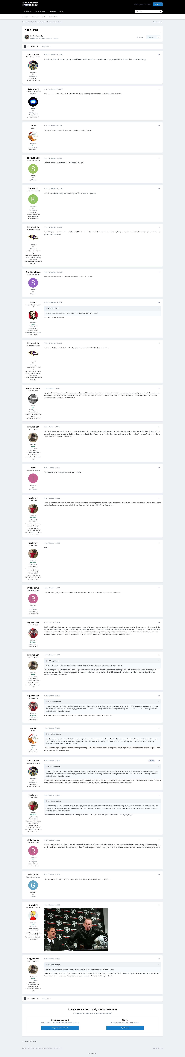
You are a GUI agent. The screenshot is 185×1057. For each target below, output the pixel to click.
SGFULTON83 (33, 158)
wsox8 (33, 302)
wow (45, 548)
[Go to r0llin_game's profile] (33, 598)
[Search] (160, 11)
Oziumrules (33, 89)
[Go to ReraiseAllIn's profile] (33, 238)
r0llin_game (33, 588)
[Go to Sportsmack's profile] (27, 37)
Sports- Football (52, 38)
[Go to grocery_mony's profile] (33, 399)
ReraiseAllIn (33, 227)
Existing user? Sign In (142, 4)
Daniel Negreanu (40, 11)
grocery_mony (33, 388)
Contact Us (92, 1054)
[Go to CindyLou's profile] (33, 915)
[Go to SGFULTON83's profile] (33, 169)
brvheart (33, 498)
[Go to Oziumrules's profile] (33, 102)
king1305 (33, 188)
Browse (53, 11)
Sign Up (157, 4)
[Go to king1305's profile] (33, 199)
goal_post (33, 874)
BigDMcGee (33, 622)
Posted (53, 54)
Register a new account (60, 1028)
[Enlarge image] (76, 930)
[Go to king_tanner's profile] (33, 437)
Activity (61, 11)
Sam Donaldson (33, 272)
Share (140, 37)
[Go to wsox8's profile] (33, 315)
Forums (25, 17)
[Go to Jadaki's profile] (33, 136)
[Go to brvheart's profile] (33, 509)
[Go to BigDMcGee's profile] (33, 633)
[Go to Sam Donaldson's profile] (33, 283)
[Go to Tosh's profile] (33, 478)
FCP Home (27, 11)
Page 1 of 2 (46, 46)
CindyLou (33, 905)
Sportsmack (37, 36)
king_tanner (33, 427)
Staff (43, 17)
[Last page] (37, 46)
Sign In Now (125, 1028)
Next (33, 46)
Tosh (33, 467)
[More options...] (159, 54)
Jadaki (33, 125)
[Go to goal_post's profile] (33, 885)
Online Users (53, 17)
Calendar (35, 17)
